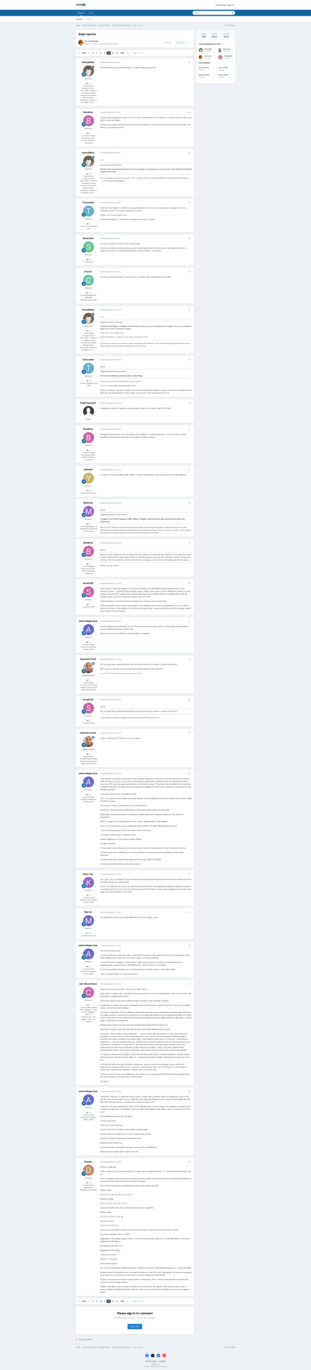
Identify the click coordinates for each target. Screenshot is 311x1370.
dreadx (88, 1161)
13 (113, 53)
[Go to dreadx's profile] (88, 1170)
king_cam (88, 874)
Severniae (88, 238)
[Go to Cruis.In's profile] (88, 280)
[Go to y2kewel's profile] (88, 478)
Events (89, 19)
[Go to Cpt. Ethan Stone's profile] (88, 992)
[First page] (79, 53)
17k (89, 680)
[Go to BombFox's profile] (88, 120)
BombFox (88, 112)
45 (89, 133)
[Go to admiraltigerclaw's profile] (88, 629)
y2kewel (88, 469)
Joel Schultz (93, 41)
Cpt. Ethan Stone (88, 984)
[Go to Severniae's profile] (88, 246)
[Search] (232, 13)
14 (117, 53)
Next (123, 53)
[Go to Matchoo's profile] (88, 511)
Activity (91, 13)
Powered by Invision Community (155, 1366)
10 (100, 53)
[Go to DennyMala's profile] (88, 70)
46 (89, 491)
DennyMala (88, 62)
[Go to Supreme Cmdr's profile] (88, 667)
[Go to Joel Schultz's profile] (81, 42)
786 (89, 933)
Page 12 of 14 (138, 53)
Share (169, 42)
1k (89, 604)
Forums (79, 19)
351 (89, 524)
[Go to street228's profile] (88, 591)
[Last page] (128, 53)
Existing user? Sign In (225, 5)
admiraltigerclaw (88, 621)
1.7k (89, 293)
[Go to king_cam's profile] (88, 882)
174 (89, 1183)
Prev (84, 53)
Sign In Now (135, 1326)
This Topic (222, 13)
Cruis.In (88, 271)
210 (89, 642)
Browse (81, 13)
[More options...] (189, 62)
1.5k (89, 83)
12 (108, 53)
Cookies (162, 1361)
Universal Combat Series (109, 44)
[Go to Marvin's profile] (88, 920)
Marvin (88, 912)
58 (89, 224)
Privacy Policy (151, 1361)
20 (89, 259)
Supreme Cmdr (88, 659)
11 (104, 53)
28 (89, 895)
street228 (88, 583)
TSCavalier (88, 202)
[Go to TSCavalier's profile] (88, 211)
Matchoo (88, 503)
